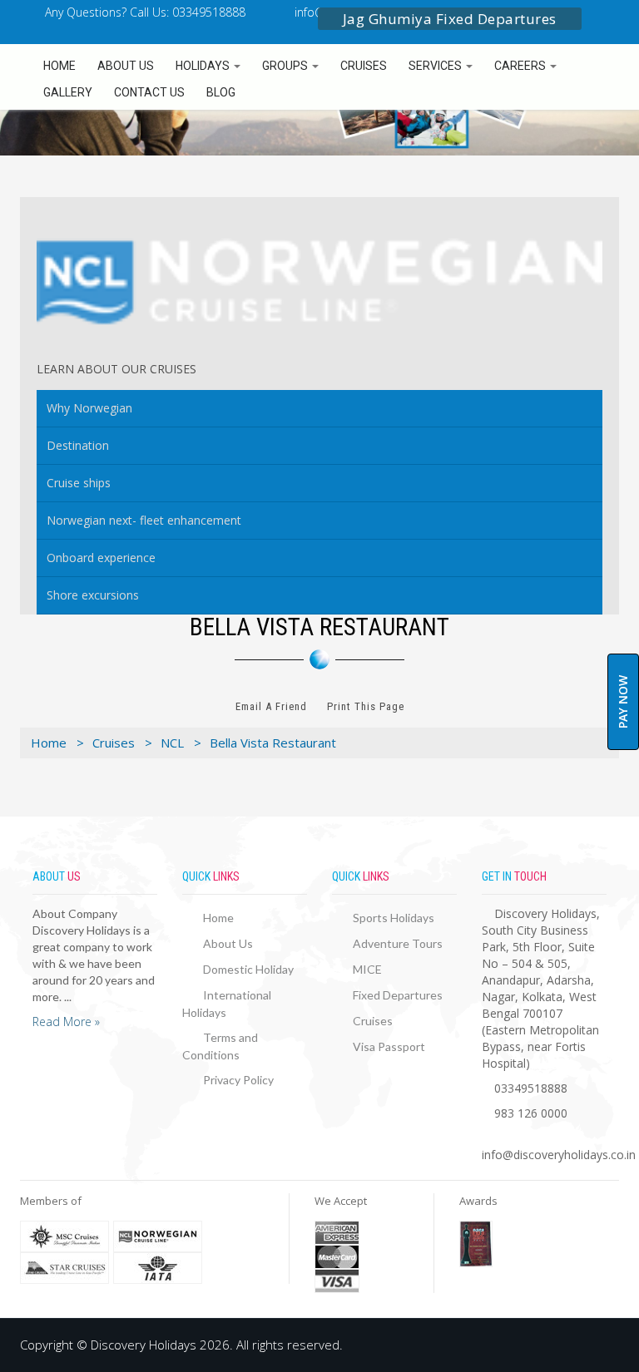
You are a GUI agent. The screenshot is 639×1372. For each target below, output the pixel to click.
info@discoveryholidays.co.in (559, 1154)
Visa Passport (389, 1046)
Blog (220, 92)
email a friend (271, 706)
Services (436, 65)
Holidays (204, 65)
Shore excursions (93, 595)
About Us (125, 65)
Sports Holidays (393, 918)
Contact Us (149, 92)
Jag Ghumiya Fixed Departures (450, 18)
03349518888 (530, 1088)
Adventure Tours (398, 943)
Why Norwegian (89, 408)
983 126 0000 (530, 1113)
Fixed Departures (398, 995)
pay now (623, 701)
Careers (521, 65)
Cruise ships (79, 483)
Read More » (66, 1021)
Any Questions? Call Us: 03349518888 (143, 12)
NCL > (181, 742)
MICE (367, 969)
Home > (57, 742)
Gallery (67, 92)
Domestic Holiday (248, 969)
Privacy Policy (238, 1080)
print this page (365, 706)
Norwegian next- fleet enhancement (144, 520)
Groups (286, 65)
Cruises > (122, 742)
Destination (78, 445)
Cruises (363, 65)
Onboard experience (101, 557)
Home (59, 65)
